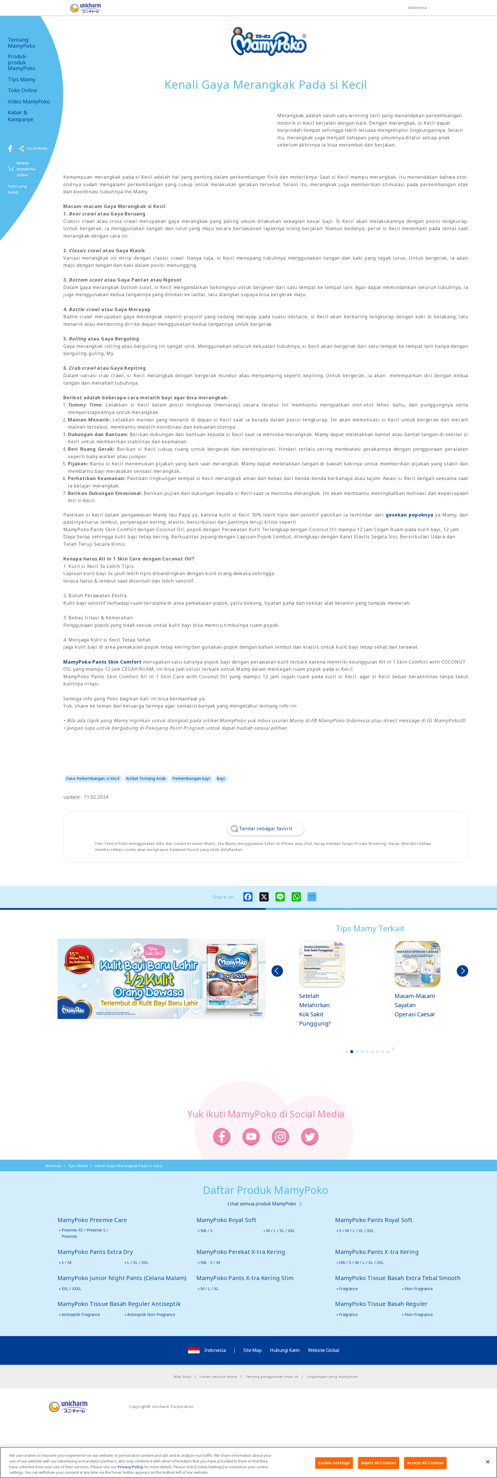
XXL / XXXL (71, 1288)
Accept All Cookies (425, 1462)
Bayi (221, 778)
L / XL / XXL (137, 1262)
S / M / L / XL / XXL (356, 1230)
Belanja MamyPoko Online (26, 169)
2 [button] (352, 1051)
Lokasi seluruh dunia (218, 1376)
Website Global (323, 1350)
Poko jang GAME (17, 189)
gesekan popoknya (409, 515)
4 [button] (362, 1051)
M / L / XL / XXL (280, 1230)
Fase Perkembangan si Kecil (92, 778)
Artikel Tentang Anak (146, 778)
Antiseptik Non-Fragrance (151, 1314)
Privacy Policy (130, 1466)
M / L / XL (209, 1288)
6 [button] (372, 1051)
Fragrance (348, 1288)
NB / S (206, 1230)
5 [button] (367, 1051)
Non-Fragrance (419, 1288)
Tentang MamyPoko (21, 43)
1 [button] (346, 1051)
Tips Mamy (21, 79)
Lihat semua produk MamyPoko (262, 1203)
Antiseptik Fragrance (81, 1314)
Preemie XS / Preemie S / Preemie (85, 1233)
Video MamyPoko (29, 101)
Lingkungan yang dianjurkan (332, 1376)
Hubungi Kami (284, 1350)
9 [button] (388, 1051)
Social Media (36, 148)
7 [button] (378, 1051)
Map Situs (182, 1376)
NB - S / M (210, 1262)
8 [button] (383, 1051)
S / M (66, 1262)
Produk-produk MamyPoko (21, 62)
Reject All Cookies (378, 1462)
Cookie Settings (334, 1462)
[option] (322, 984)
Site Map (252, 1350)
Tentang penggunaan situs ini (272, 1376)
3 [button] (357, 1051)
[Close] (487, 1461)
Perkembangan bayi (191, 778)
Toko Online (22, 90)
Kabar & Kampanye (20, 115)
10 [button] (393, 1048)
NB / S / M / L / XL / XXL (361, 1262)
